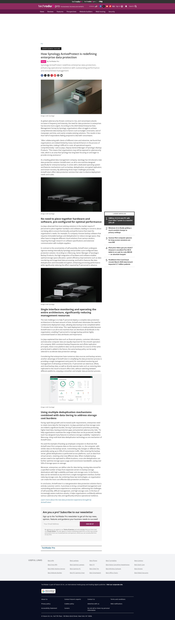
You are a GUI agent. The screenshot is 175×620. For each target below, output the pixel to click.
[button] (133, 6)
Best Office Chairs (112, 573)
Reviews (50, 11)
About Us (44, 599)
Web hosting (100, 11)
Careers (67, 608)
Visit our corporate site (114, 585)
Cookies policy (69, 604)
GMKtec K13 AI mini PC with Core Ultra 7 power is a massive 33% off (120, 220)
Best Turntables (111, 561)
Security (112, 11)
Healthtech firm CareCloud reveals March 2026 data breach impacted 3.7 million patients (120, 262)
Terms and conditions (118, 599)
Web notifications (116, 604)
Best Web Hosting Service (56, 569)
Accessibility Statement (49, 608)
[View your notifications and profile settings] (126, 6)
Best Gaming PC (75, 569)
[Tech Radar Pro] (89, 1)
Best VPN (51, 561)
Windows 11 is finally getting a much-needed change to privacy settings (119, 230)
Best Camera (138, 561)
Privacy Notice (51, 531)
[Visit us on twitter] (104, 6)
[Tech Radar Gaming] (99, 1)
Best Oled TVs (94, 569)
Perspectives (71, 11)
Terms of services (69, 529)
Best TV (92, 565)
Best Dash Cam (139, 565)
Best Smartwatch (95, 573)
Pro (42, 44)
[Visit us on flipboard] (110, 6)
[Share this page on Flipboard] (55, 75)
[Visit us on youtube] (107, 6)
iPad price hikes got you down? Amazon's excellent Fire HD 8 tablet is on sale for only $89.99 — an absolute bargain (120, 251)
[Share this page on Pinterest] (52, 75)
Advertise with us (93, 604)
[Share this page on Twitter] (45, 75)
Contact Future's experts (72, 599)
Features (60, 11)
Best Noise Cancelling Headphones (118, 565)
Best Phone (93, 561)
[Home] (77, 1)
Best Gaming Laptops (77, 565)
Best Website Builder (55, 573)
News (42, 11)
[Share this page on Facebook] (42, 75)
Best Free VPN (52, 565)
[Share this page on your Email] (61, 75)
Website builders (86, 11)
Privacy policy (45, 604)
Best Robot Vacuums (141, 573)
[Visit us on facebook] (100, 6)
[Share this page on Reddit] (48, 75)
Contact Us (91, 599)
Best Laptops (74, 561)
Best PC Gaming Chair (77, 573)
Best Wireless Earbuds (113, 569)
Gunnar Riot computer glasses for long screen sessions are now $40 (120, 240)
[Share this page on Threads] (58, 75)
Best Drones (138, 569)
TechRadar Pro (54, 61)
